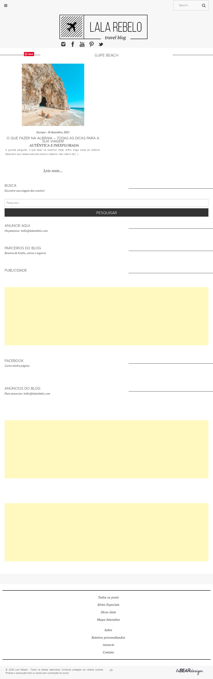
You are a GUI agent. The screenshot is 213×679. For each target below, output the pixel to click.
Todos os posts (108, 597)
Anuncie (108, 645)
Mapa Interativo (108, 619)
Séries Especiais (108, 604)
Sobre (108, 630)
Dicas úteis (108, 612)
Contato (108, 652)
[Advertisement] (106, 316)
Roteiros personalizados (108, 637)
